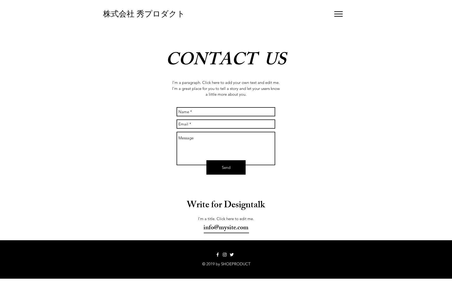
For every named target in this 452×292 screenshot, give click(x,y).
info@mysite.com (226, 228)
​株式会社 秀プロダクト (144, 13)
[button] (338, 14)
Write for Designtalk (226, 206)
